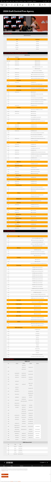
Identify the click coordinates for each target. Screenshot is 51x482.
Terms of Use (11, 481)
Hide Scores (2, 4)
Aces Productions (29, 1)
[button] (2, 5)
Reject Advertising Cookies (4, 476)
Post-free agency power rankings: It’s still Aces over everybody (37, 356)
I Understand (3, 474)
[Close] (50, 474)
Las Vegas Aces (37, 352)
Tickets (11, 1)
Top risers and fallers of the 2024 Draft (35, 169)
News (13, 1)
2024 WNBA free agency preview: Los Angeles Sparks (37, 288)
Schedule (7, 1)
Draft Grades (37, 41)
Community (16, 1)
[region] (25, 474)
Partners (25, 1)
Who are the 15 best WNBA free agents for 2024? (37, 238)
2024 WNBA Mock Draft (33, 146)
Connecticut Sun (37, 350)
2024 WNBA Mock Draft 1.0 (34, 181)
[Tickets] (44, 1)
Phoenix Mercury (37, 335)
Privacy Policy (19, 481)
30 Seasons (34, 1)
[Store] (46, 1)
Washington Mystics (37, 348)
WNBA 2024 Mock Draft (33, 113)
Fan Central (21, 1)
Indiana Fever (37, 331)
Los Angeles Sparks (37, 333)
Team (4, 1)
